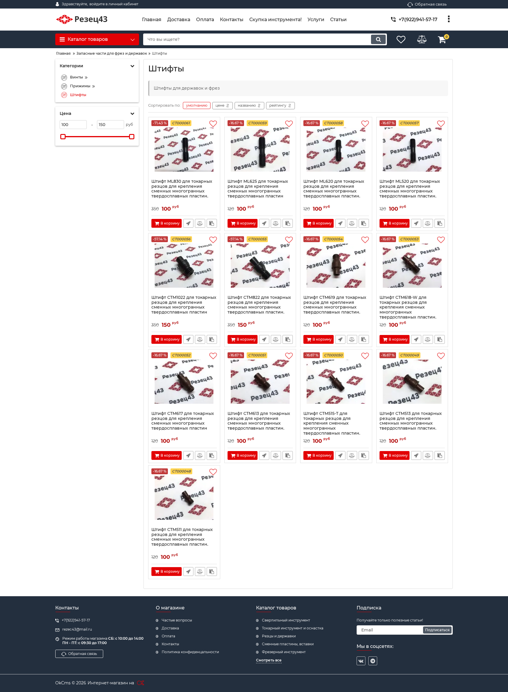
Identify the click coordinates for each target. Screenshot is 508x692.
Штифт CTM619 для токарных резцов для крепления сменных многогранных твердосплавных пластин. (334, 305)
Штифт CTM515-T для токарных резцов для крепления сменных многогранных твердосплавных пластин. (331, 423)
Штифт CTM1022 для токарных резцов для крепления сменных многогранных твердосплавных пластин (183, 305)
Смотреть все (269, 660)
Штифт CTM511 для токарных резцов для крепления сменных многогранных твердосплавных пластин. (182, 537)
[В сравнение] (200, 223)
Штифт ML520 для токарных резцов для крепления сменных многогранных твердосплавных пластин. (410, 189)
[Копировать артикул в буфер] (212, 223)
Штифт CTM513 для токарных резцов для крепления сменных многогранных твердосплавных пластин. (411, 421)
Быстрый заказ (188, 223)
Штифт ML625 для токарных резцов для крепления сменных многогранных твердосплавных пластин (258, 189)
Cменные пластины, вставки (288, 644)
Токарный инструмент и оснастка (292, 628)
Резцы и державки (279, 636)
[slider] (63, 136)
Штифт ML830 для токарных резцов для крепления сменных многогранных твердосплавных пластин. (181, 189)
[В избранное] (213, 124)
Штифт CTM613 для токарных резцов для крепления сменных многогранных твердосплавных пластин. (259, 421)
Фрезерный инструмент (284, 652)
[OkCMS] (140, 683)
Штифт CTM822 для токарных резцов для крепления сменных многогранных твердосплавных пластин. (259, 305)
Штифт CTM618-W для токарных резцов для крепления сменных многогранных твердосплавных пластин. (408, 307)
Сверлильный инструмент (286, 620)
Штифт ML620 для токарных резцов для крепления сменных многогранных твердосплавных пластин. (333, 189)
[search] (378, 39)
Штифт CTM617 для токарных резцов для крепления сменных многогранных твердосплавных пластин (182, 421)
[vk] (361, 660)
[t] (372, 660)
